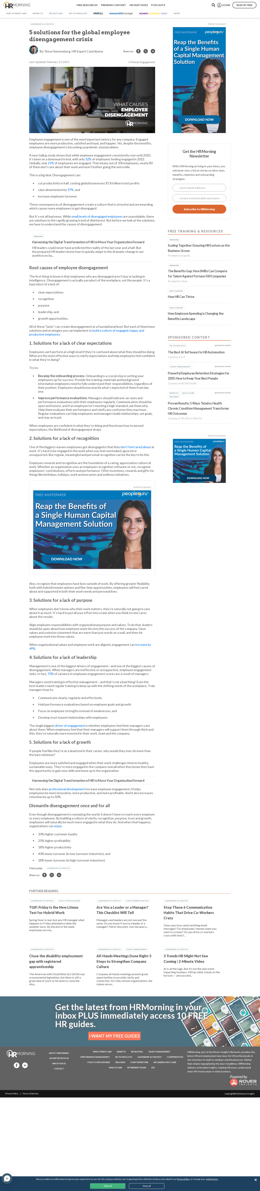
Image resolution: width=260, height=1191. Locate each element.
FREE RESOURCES (87, 5)
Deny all (147, 1185)
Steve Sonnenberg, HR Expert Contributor (74, 51)
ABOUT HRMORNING (59, 1053)
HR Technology (123, 1057)
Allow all (108, 1185)
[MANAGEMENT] (121, 13)
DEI (153, 1067)
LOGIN (226, 5)
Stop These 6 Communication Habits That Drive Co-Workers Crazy (189, 912)
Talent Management (136, 949)
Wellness (120, 1062)
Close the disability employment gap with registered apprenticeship (56, 961)
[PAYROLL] (98, 13)
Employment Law (102, 1051)
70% (51, 674)
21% (51, 163)
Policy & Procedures (69, 901)
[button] (7, 1178)
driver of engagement (70, 725)
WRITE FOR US (59, 1063)
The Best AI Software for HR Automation (196, 352)
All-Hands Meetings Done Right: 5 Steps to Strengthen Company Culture (124, 961)
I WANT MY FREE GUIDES (114, 1035)
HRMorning (17, 5)
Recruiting (137, 1051)
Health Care (115, 1067)
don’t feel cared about (135, 447)
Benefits (121, 1051)
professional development (67, 789)
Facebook (15, 1065)
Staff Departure (139, 1062)
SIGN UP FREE (244, 5)
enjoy (58, 826)
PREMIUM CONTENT (113, 5)
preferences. (212, 1179)
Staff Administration (137, 901)
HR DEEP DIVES (138, 5)
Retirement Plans (136, 1067)
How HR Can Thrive (181, 297)
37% (70, 190)
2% (89, 159)
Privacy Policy (11, 1093)
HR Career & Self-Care (165, 1062)
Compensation (175, 1057)
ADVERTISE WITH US (59, 1058)
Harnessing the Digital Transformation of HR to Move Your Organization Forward (88, 242)
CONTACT (59, 1068)
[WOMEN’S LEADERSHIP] (153, 13)
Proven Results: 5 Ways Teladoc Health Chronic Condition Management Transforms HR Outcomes (198, 408)
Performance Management (95, 1057)
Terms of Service (30, 1093)
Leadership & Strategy (42, 24)
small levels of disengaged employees (97, 216)
